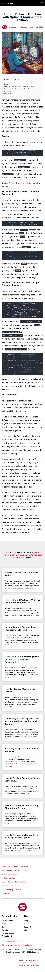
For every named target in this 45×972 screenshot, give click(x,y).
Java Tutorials (7, 886)
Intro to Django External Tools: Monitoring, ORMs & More (21, 628)
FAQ (26, 921)
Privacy (36, 965)
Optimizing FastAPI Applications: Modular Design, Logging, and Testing (22, 721)
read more (28, 588)
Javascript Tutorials (9, 874)
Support (27, 927)
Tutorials (5, 930)
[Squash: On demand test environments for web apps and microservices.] (7, 3)
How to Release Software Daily (14, 882)
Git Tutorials (6, 894)
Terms (29, 965)
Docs (26, 924)
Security (22, 965)
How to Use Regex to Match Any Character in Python (21, 806)
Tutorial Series (8, 933)
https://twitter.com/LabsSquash (19, 945)
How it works (7, 921)
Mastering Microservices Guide (14, 870)
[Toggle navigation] (41, 3)
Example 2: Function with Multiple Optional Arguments (18, 90)
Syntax (6, 84)
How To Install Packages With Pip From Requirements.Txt (22, 601)
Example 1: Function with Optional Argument (19, 86)
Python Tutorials (8, 878)
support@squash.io (14, 941)
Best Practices (9, 94)
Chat (26, 930)
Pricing (4, 924)
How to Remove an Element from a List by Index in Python (22, 836)
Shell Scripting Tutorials (11, 890)
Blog (4, 927)
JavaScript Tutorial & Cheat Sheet (15, 866)
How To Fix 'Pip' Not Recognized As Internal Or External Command (22, 659)
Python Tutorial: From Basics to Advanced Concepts (22, 555)
